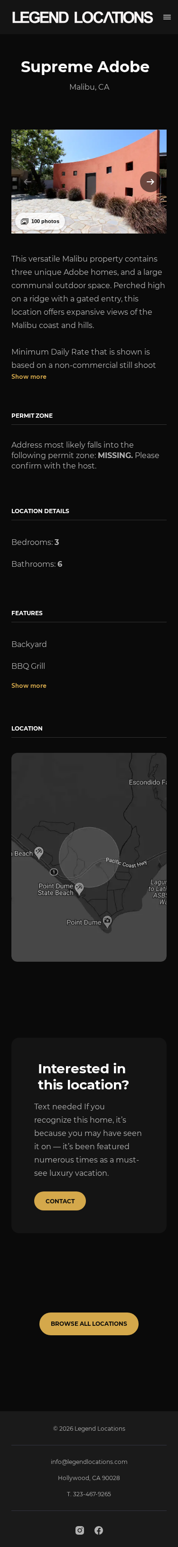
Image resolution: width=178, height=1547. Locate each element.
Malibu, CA (89, 87)
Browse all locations (89, 1323)
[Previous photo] (27, 181)
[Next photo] (150, 181)
